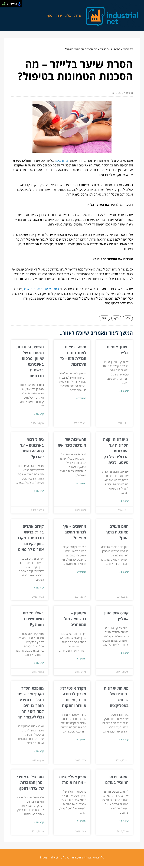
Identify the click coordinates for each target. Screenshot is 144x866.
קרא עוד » (124, 390)
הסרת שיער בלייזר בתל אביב (41, 289)
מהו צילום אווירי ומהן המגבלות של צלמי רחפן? (30, 782)
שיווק (59, 15)
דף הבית (128, 49)
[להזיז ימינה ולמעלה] (5, 3)
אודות (77, 15)
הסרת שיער (62, 160)
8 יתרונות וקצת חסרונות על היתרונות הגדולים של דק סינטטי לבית (116, 451)
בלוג (68, 15)
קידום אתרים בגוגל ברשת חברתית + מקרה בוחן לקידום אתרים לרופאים (30, 537)
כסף (49, 15)
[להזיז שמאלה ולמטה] (3, 5)
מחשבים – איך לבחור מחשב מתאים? (74, 531)
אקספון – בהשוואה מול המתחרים (75, 618)
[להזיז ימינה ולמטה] (5, 5)
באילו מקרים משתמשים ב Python (33, 618)
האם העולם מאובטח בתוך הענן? (117, 531)
